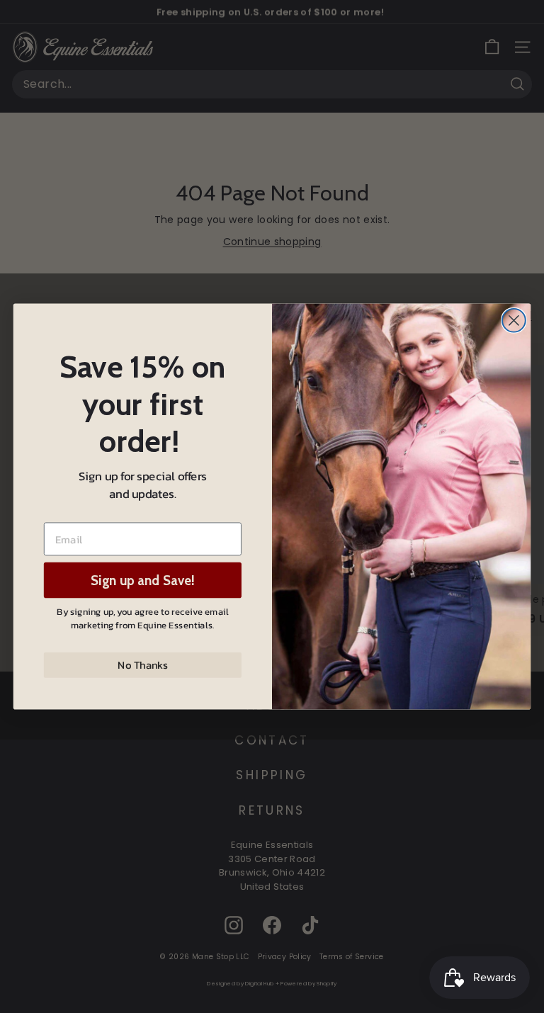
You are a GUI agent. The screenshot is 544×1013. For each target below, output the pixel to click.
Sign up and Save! (143, 580)
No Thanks (142, 665)
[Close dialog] (514, 320)
